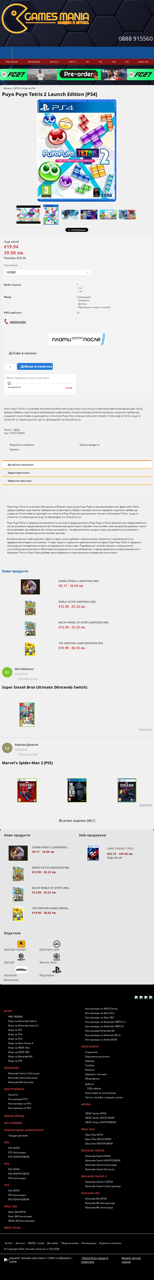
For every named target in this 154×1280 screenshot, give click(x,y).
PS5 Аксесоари (17, 1152)
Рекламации (88, 1243)
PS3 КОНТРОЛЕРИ (18, 1199)
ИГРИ (17, 88)
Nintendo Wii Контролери (100, 1203)
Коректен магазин (19, 480)
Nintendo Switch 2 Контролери (103, 1186)
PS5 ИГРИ (13, 1148)
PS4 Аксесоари (17, 1178)
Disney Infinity (14, 1116)
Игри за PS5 (15, 1030)
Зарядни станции (96, 1074)
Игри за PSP (15, 1061)
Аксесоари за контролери (100, 1093)
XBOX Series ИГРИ (95, 1113)
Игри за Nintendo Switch (22, 1021)
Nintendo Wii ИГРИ (96, 1198)
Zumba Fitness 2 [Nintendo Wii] (78, 581)
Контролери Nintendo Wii (100, 1030)
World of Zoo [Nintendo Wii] (77, 602)
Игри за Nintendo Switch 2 (23, 1025)
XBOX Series (12, 1228)
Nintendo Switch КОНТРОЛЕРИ (102, 1160)
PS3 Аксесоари (17, 1195)
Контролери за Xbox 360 (99, 1017)
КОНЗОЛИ (11, 1068)
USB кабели (94, 1088)
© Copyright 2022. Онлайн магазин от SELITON (31, 1249)
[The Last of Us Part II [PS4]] (77, 792)
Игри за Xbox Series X (20, 1043)
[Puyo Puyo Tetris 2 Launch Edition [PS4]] (77, 201)
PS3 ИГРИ (13, 1190)
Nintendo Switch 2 (94, 1176)
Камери (89, 1061)
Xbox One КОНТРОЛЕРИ (99, 1143)
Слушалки (91, 1052)
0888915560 (18, 322)
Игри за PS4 (28, 88)
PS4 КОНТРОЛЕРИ (18, 1173)
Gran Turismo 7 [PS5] (120, 848)
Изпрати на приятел (22, 444)
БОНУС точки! (36, 1243)
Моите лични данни (131, 1260)
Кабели (89, 1084)
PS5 (6, 1142)
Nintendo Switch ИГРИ (97, 1156)
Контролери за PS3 (19, 1108)
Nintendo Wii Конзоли (20, 1082)
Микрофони (92, 1078)
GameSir (13, 1094)
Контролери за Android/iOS (101, 1039)
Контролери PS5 (18, 1099)
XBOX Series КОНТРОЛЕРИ (100, 1122)
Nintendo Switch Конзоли (22, 1078)
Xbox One (88, 1129)
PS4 (6, 1164)
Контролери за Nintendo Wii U (103, 1035)
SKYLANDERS (13, 1123)
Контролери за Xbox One (99, 1013)
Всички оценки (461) (77, 820)
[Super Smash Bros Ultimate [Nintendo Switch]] (27, 717)
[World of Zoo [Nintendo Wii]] (30, 607)
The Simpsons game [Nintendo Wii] (81, 643)
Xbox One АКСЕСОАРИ (98, 1139)
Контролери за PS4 (19, 1103)
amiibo (86, 1104)
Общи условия (69, 1243)
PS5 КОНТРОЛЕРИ (18, 1157)
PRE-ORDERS (15, 1016)
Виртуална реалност (97, 1056)
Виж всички (11, 980)
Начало (8, 88)
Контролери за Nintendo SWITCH (104, 1026)
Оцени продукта (89, 444)
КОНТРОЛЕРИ (14, 1089)
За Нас (9, 1243)
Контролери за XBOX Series (101, 1008)
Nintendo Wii (90, 1193)
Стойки (89, 1065)
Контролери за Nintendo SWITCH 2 (105, 1022)
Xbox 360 (10, 1206)
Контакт (20, 1243)
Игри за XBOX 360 (18, 1052)
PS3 (6, 1185)
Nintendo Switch (92, 1150)
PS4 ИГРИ (13, 1169)
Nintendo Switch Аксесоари (101, 1165)
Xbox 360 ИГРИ (17, 1212)
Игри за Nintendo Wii (20, 1056)
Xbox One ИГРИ (94, 1134)
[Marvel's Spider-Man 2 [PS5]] (27, 792)
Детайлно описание (20, 464)
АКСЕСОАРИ (90, 1046)
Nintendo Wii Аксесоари (99, 1207)
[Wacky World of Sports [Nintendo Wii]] (30, 628)
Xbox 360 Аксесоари (20, 1216)
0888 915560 (136, 38)
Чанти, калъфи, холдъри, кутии (104, 1097)
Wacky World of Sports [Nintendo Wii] (83, 622)
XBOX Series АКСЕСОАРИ (99, 1118)
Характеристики (18, 472)
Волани (89, 1069)
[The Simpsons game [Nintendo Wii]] (30, 649)
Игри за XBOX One (19, 1047)
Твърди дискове (18, 1135)
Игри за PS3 (15, 1038)
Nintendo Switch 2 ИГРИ (99, 1181)
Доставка (52, 1243)
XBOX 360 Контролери (21, 1220)
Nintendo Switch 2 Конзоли (24, 1073)
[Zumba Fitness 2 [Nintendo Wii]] (30, 586)
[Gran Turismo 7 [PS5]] (93, 853)
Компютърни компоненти (23, 1130)
